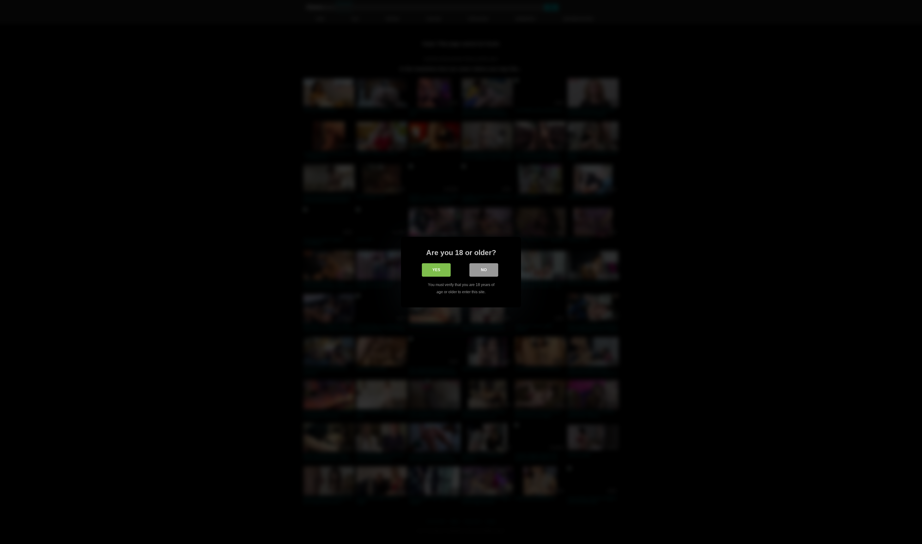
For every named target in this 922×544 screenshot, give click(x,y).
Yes (436, 270)
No (484, 270)
